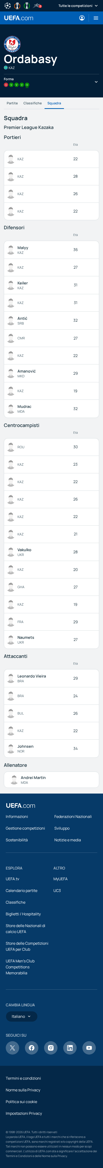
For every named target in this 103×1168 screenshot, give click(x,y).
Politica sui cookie (21, 1101)
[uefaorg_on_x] (12, 1053)
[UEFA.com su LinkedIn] (70, 1053)
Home (19, 18)
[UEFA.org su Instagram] (50, 1053)
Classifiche (32, 103)
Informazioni (17, 816)
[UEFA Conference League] (27, 5)
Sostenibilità (17, 840)
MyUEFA (60, 878)
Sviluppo (61, 828)
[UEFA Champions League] (7, 5)
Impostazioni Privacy (24, 1113)
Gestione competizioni (25, 828)
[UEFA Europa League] (17, 5)
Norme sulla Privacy (23, 1090)
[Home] (20, 805)
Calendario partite (21, 890)
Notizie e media (67, 840)
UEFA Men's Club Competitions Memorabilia (20, 967)
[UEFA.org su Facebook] (31, 1053)
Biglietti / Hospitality (23, 914)
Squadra (54, 103)
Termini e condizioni (23, 1078)
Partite (12, 103)
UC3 (57, 890)
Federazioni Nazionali (73, 816)
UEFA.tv (12, 878)
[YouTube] (89, 1053)
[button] (94, 17)
